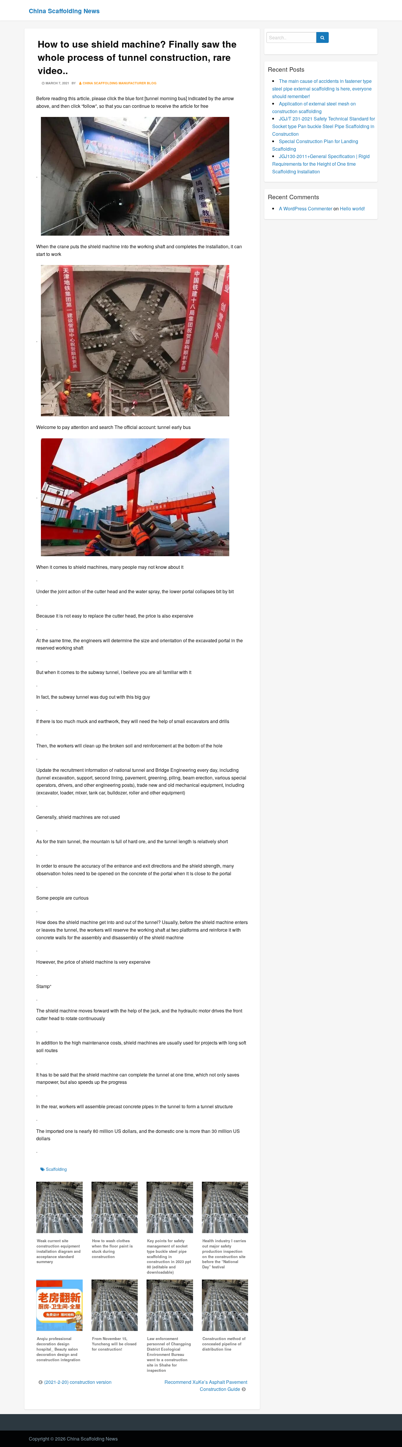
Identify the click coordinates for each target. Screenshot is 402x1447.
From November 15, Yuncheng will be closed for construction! (114, 1344)
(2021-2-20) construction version (78, 1382)
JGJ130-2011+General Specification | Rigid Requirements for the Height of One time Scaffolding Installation (321, 164)
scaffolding (56, 1169)
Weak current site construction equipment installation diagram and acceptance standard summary (58, 1251)
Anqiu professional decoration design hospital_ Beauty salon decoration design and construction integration (58, 1349)
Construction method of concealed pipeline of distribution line (223, 1344)
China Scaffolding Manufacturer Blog (120, 83)
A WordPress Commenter (305, 208)
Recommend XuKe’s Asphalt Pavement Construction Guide (206, 1385)
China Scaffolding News (64, 10)
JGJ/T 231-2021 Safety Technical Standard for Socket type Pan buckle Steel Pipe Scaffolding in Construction (323, 126)
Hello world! (352, 208)
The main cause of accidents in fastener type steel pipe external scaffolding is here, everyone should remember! (322, 88)
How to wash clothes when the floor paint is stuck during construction (112, 1248)
